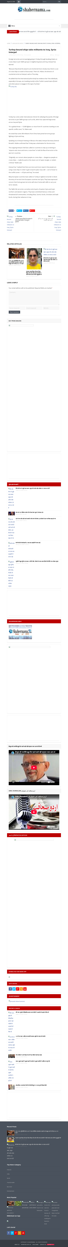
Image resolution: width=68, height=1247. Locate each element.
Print (53, 55)
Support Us (50, 1244)
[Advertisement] (34, 17)
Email (58, 55)
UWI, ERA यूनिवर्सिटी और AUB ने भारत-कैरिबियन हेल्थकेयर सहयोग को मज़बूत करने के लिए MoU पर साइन (16, 262)
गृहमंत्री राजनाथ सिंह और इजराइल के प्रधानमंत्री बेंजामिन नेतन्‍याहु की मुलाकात (23, 220)
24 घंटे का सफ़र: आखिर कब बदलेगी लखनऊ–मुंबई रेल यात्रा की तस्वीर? (31, 1036)
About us (17, 1244)
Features (9, 1169)
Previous (19, 216)
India (8, 1174)
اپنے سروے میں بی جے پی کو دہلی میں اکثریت (45, 219)
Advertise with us (26, 1244)
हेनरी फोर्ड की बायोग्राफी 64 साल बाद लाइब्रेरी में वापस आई (28, 542)
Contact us (43, 1244)
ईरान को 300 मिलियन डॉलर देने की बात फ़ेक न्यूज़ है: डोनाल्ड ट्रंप (29, 512)
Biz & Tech (9, 1187)
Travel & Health (11, 1182)
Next (49, 216)
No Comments (27, 55)
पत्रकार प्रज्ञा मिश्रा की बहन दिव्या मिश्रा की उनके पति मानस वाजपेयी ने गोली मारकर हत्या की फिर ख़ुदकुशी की (34, 273)
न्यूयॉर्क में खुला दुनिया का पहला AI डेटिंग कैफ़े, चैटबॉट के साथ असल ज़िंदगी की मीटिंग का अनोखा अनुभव (37, 561)
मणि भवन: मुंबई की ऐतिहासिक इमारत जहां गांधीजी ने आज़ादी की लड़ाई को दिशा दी (32, 1012)
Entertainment (10, 1191)
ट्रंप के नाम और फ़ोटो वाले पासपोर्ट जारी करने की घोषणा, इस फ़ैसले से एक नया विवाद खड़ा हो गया (36, 518)
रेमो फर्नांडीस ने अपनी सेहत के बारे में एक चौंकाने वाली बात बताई (29, 1055)
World (8, 1178)
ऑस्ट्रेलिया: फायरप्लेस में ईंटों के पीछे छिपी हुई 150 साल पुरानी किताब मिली (31, 1085)
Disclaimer (35, 1244)
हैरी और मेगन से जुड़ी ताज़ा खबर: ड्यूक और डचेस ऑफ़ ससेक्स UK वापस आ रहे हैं (34, 31)
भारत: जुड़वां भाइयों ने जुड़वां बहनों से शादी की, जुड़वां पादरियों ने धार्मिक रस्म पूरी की (33, 1061)
